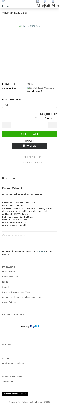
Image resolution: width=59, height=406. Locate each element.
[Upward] (50, 401)
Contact (5, 287)
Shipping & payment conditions (16, 292)
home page (40, 251)
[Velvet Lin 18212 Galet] (29, 40)
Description (9, 178)
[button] (6, 125)
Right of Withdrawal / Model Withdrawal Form (22, 297)
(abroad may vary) (34, 91)
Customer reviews (13, 235)
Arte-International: (11, 99)
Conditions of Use (10, 277)
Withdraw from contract (15, 394)
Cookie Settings (9, 302)
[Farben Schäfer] (6, 4)
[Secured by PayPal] (30, 326)
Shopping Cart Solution (19, 402)
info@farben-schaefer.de (13, 363)
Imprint (5, 282)
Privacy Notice (8, 271)
